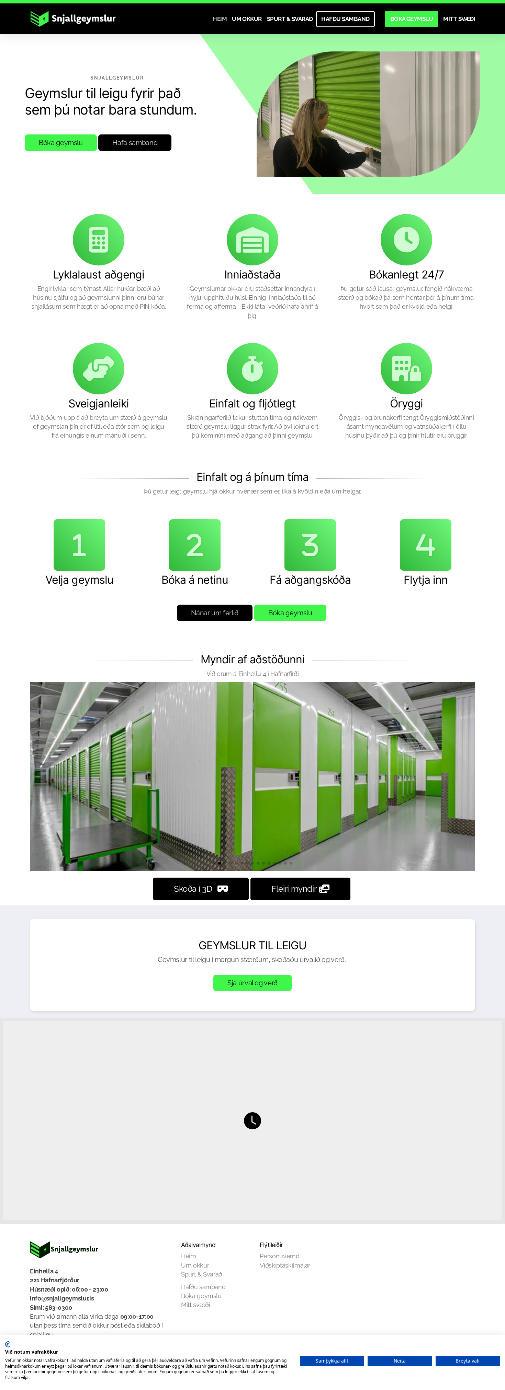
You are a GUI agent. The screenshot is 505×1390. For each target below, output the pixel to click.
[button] (214, 863)
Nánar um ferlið (214, 613)
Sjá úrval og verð (252, 983)
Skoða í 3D (193, 889)
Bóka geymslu (61, 143)
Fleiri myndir (293, 889)
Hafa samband (134, 143)
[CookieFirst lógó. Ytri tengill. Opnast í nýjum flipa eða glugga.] (7, 1344)
